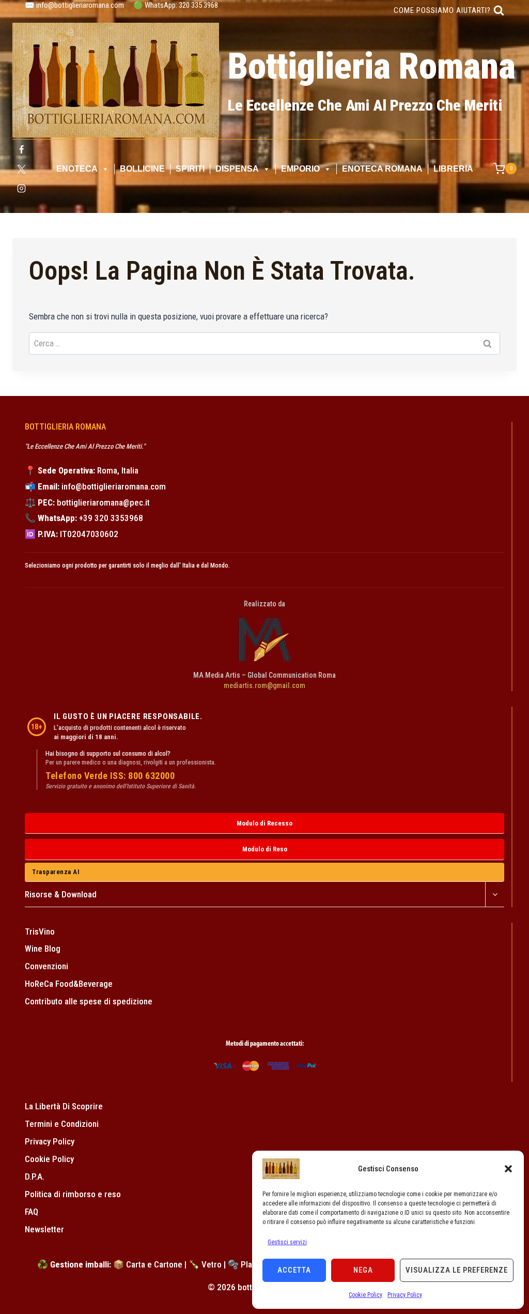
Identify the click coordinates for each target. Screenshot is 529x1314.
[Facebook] (21, 150)
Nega (363, 1270)
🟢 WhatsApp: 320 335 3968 (175, 5)
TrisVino (40, 931)
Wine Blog (42, 948)
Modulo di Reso (264, 849)
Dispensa (237, 168)
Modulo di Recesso (264, 823)
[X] (21, 169)
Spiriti (190, 168)
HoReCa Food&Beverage (69, 984)
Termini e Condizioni (62, 1124)
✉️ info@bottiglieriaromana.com (74, 5)
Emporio (300, 168)
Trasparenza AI (56, 872)
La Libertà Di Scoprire (64, 1106)
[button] (508, 1169)
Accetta (294, 1270)
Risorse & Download (61, 894)
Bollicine (142, 168)
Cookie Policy (365, 1294)
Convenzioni (46, 966)
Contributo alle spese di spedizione (88, 1001)
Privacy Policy (404, 1294)
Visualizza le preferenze (457, 1270)
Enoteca (77, 168)
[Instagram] (21, 188)
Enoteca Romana (382, 168)
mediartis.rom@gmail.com (264, 685)
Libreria (453, 168)
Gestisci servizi (287, 1242)
